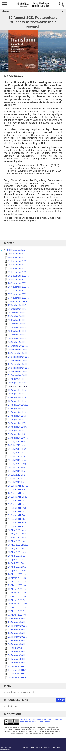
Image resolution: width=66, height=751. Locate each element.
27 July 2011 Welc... (17, 441)
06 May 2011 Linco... (18, 545)
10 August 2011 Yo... (17, 423)
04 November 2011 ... (18, 298)
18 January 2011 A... (17, 677)
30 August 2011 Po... (18, 386)
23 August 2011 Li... (17, 408)
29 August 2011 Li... (17, 394)
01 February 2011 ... (17, 663)
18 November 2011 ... (18, 287)
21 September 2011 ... (18, 364)
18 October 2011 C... (18, 324)
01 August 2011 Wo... (18, 438)
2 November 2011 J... (18, 301)
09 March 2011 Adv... (18, 600)
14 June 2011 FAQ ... (18, 508)
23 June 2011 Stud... (18, 489)
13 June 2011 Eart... (17, 515)
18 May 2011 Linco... (18, 530)
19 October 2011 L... (17, 320)
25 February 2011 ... (17, 618)
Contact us (61, 747)
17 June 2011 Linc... (17, 500)
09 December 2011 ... (18, 272)
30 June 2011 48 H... (18, 486)
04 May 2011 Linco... (18, 548)
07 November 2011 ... (18, 294)
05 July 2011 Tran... (17, 482)
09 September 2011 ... (18, 368)
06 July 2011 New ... (17, 467)
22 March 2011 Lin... (17, 589)
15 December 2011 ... (18, 268)
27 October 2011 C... (18, 305)
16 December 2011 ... (18, 261)
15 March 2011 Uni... (18, 596)
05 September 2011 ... (18, 371)
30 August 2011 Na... (18, 382)
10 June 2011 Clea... (18, 519)
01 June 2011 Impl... (17, 522)
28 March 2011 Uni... (18, 578)
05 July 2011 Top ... (17, 478)
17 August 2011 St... (17, 416)
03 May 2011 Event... (18, 552)
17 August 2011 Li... (17, 419)
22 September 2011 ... (18, 360)
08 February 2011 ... (17, 655)
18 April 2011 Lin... (17, 567)
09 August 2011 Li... (17, 430)
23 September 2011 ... (18, 353)
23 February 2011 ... (17, 633)
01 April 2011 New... (17, 570)
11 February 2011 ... (17, 648)
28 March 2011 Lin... (17, 574)
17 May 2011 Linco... (18, 534)
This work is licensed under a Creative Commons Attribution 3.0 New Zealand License (41, 721)
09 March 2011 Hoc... (18, 604)
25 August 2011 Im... (17, 397)
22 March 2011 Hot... (18, 593)
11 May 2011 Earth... (17, 537)
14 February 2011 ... (17, 651)
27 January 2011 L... (17, 666)
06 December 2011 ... (18, 276)
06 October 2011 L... (17, 342)
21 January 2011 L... (17, 674)
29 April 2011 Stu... (17, 556)
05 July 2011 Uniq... (17, 475)
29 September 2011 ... (18, 349)
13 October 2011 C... (18, 331)
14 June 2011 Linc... (17, 511)
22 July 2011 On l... (17, 452)
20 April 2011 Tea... (17, 563)
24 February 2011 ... (17, 629)
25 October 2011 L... (17, 316)
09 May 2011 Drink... (18, 541)
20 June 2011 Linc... (17, 493)
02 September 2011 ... (18, 375)
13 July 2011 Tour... (17, 456)
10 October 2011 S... (17, 338)
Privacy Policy (5, 747)
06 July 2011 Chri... (17, 471)
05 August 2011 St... (17, 434)
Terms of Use (5, 750)
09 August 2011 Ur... (17, 427)
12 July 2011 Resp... (17, 460)
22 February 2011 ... (17, 637)
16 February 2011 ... (17, 644)
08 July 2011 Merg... (17, 464)
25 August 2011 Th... (17, 401)
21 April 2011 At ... (16, 559)
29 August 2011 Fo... (17, 390)
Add (59, 700)
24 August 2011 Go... (18, 405)
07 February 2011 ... (17, 659)
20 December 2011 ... (18, 253)
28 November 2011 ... (18, 283)
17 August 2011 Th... (17, 412)
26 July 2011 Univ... (17, 445)
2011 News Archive (16, 250)
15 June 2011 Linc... (17, 504)
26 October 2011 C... (18, 309)
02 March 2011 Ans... (18, 611)
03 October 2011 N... (18, 346)
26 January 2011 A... (17, 670)
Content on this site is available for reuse (39, 747)
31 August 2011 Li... (17, 379)
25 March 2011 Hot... (18, 585)
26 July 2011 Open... (18, 449)
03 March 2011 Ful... (17, 607)
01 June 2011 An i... (17, 526)
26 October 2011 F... (17, 312)
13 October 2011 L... (17, 335)
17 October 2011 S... (17, 327)
